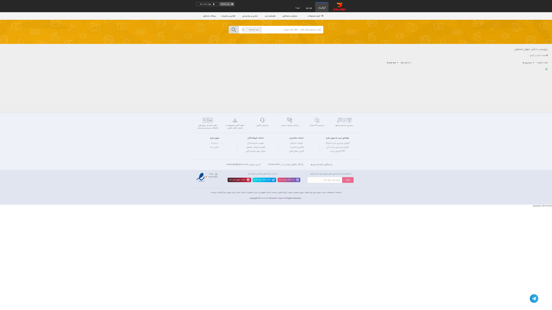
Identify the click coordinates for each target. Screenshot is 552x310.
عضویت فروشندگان (255, 143)
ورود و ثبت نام (206, 4)
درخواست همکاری (289, 16)
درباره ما (214, 143)
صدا (298, 8)
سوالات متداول (209, 16)
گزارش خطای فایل (296, 151)
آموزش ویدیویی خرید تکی (337, 147)
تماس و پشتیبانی (250, 16)
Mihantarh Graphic (276, 198)
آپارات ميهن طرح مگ (237, 180)
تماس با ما (214, 147)
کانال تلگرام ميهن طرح (262, 180)
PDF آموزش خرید (337, 151)
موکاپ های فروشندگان (256, 151)
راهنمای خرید (270, 16)
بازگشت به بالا (203, 108)
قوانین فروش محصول (255, 147)
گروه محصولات (314, 16)
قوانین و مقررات (228, 16)
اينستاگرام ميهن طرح (287, 180)
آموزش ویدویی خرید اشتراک (337, 143)
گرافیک (322, 8)
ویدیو (309, 8)
